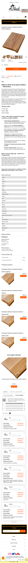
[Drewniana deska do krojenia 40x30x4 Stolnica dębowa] (7, 279)
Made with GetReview (21, 559)
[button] (3, 17)
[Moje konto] (17, 17)
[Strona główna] (14, 8)
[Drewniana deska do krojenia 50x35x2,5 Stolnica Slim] (7, 322)
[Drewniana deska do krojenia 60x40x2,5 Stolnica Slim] (7, 343)
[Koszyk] (24, 17)
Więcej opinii (14, 521)
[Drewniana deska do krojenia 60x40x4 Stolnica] (7, 300)
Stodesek (7, 77)
